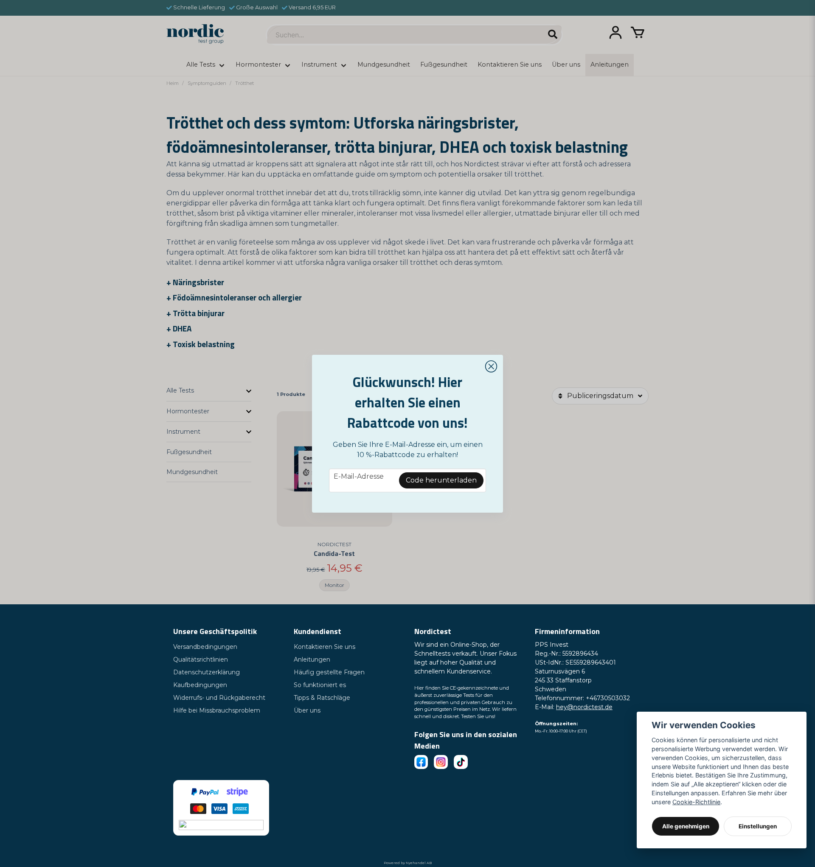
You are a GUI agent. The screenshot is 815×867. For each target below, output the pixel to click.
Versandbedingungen (205, 647)
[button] (491, 366)
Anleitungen (312, 659)
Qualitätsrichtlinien (200, 659)
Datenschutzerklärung (206, 672)
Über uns (307, 710)
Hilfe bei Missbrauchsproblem (216, 710)
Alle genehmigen (685, 826)
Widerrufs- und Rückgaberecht (219, 697)
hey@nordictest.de (584, 707)
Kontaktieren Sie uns (324, 647)
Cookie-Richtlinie (696, 801)
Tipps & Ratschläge (322, 697)
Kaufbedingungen (200, 685)
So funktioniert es (320, 685)
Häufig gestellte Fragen (329, 672)
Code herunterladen (441, 480)
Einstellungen (758, 826)
